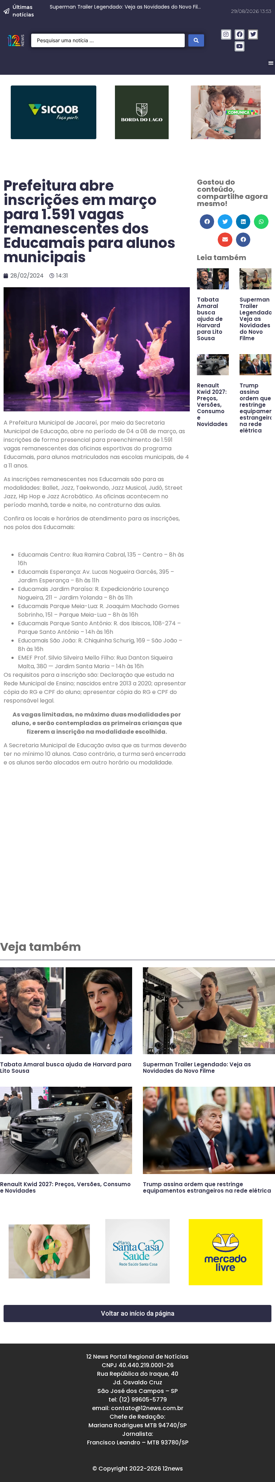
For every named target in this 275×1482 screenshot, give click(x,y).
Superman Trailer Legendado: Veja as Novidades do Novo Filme (257, 319)
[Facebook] (240, 34)
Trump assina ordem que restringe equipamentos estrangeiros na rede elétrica (207, 1187)
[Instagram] (226, 34)
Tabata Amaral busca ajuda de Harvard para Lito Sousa (210, 319)
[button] (207, 221)
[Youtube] (240, 46)
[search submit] (196, 40)
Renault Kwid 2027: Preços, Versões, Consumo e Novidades (212, 405)
